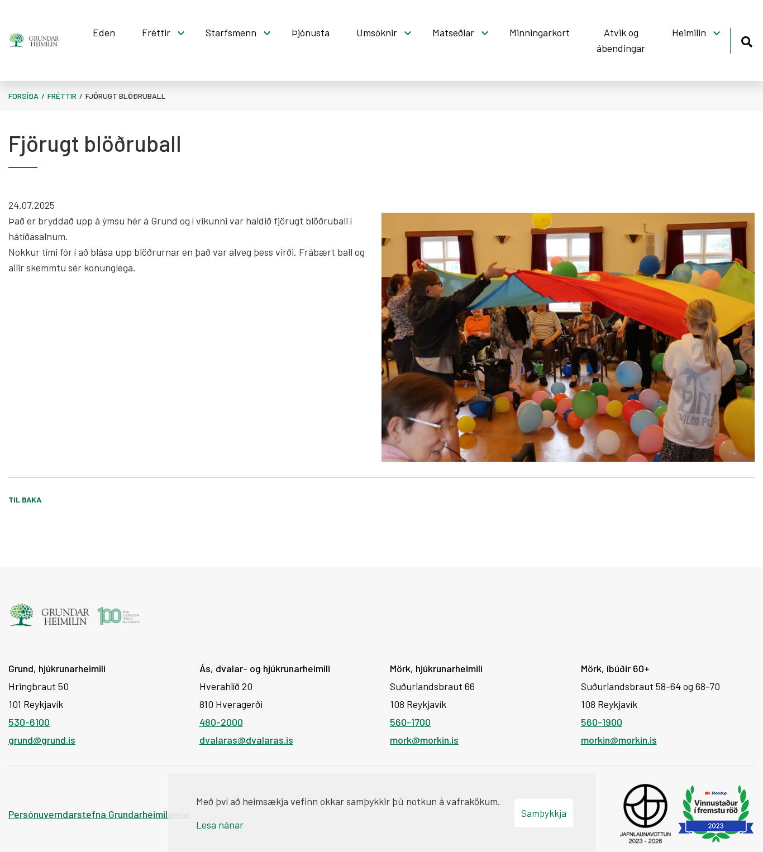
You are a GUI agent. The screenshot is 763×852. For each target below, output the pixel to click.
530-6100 (29, 722)
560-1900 (601, 722)
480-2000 (221, 722)
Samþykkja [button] (543, 813)
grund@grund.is (41, 740)
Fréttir (62, 95)
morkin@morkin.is (619, 740)
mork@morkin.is (424, 740)
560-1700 (410, 722)
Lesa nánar (220, 825)
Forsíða (23, 95)
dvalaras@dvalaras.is (246, 740)
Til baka (24, 499)
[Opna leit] (746, 40)
